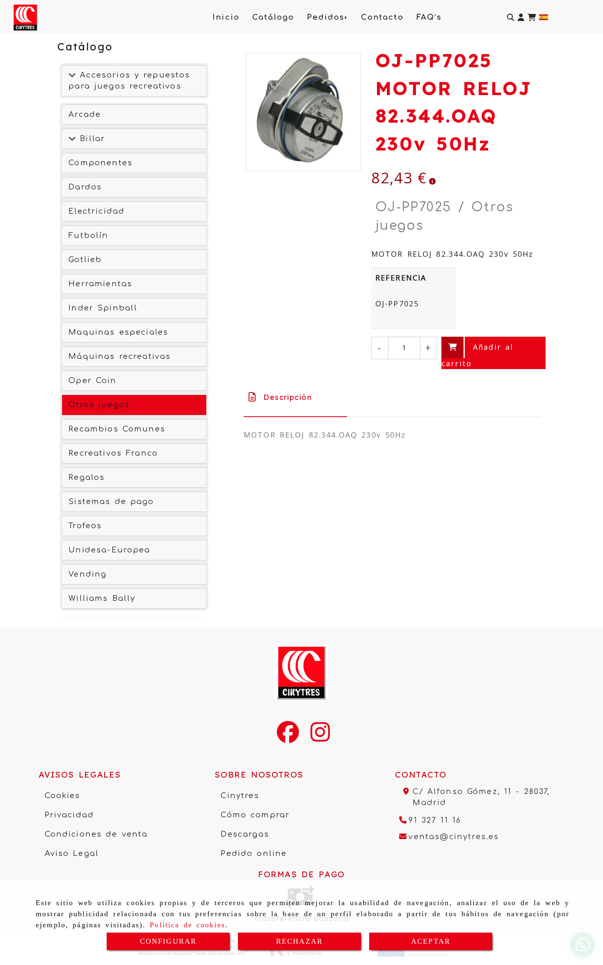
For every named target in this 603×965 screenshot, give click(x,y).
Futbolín (88, 235)
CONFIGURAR (168, 941)
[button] (521, 17)
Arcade (85, 114)
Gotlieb (85, 260)
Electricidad (97, 211)
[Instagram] (320, 737)
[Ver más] (72, 139)
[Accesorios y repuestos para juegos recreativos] (72, 75)
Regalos (87, 477)
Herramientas (100, 284)
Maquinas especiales (118, 332)
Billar (90, 139)
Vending (88, 574)
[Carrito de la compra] (531, 17)
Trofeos (85, 526)
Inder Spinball (103, 308)
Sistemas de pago (111, 501)
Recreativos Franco (113, 453)
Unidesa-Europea (109, 550)
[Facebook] (288, 737)
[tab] (295, 397)
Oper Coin (92, 380)
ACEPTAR (430, 941)
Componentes (100, 163)
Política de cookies (187, 925)
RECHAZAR (299, 941)
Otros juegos (99, 405)
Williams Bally (102, 598)
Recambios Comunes (117, 429)
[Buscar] (510, 17)
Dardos (85, 187)
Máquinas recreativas (120, 356)
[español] (543, 16)
